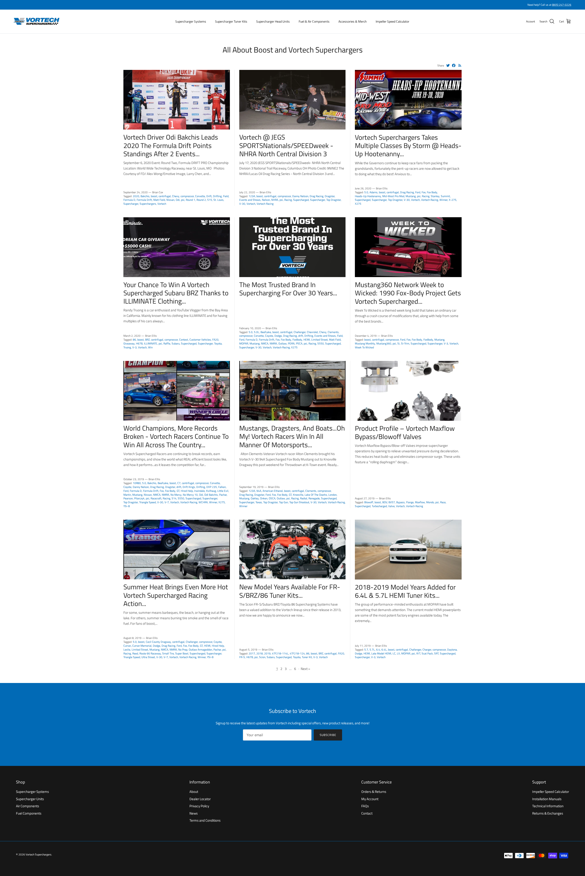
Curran (127, 645)
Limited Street (319, 339)
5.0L (256, 332)
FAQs (365, 806)
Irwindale (199, 491)
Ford (417, 192)
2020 (136, 196)
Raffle (166, 343)
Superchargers (148, 203)
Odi (178, 200)
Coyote (269, 335)
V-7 (167, 502)
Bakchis (145, 196)
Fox (423, 192)
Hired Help (187, 491)
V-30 (242, 203)
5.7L (372, 649)
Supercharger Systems (190, 21)
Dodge (278, 335)
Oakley (255, 498)
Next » (305, 668)
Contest (183, 339)
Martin (127, 494)
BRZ (147, 339)
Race (443, 502)
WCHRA (203, 502)
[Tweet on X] (448, 65)
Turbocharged (379, 506)
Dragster (330, 196)
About (193, 791)
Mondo (430, 502)
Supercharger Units (30, 799)
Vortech (161, 203)
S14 (174, 498)
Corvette (200, 196)
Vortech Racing (265, 203)
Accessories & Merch (352, 21)
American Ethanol (273, 491)
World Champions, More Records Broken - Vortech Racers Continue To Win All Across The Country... (176, 436)
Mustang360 (383, 343)
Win (150, 347)
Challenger (300, 332)
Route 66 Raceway (150, 653)
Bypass (400, 502)
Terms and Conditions (205, 820)
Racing (288, 200)
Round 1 (190, 200)
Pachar (223, 494)
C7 (179, 483)
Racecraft (156, 498)
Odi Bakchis (211, 494)
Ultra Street (148, 657)
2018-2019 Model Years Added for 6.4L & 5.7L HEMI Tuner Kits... (405, 591)
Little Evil (222, 491)
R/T (418, 653)
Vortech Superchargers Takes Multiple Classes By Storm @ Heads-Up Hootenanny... (408, 145)
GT (178, 491)
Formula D (129, 200)
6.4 (378, 649)
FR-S (242, 657)
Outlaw (282, 343)
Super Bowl (181, 653)
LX (398, 653)
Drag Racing (316, 196)
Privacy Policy (199, 806)
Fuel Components (28, 813)
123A (252, 196)
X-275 (452, 200)
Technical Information (548, 806)
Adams (374, 192)
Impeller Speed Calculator (392, 21)
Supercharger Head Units (273, 21)
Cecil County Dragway (158, 642)
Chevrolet (312, 332)
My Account (369, 799)
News (193, 813)
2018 (259, 653)
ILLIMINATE (150, 343)
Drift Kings (189, 487)
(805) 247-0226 (561, 5)
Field (226, 196)
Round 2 (201, 200)
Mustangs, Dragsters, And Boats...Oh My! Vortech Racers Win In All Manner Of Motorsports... (292, 436)
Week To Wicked (364, 347)
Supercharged (301, 200)
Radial (303, 498)
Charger (427, 649)
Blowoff (368, 502)
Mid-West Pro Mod (393, 196)
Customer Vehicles (200, 339)
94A (258, 491)
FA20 (215, 339)
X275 (358, 203)
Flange (410, 502)
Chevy (175, 196)
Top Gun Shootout (299, 502)
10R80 (137, 483)
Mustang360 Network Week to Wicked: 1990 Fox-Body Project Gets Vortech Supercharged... (408, 292)
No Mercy (175, 494)
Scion (262, 657)
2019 (267, 653)
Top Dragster (333, 200)
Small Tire (168, 653)
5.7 (366, 649)
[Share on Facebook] (453, 65)
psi (182, 200)
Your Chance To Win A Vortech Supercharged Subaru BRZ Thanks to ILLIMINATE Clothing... (176, 292)
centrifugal (165, 196)
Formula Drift (144, 200)
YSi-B (126, 506)
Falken (222, 487)
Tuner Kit (307, 657)
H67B (139, 343)
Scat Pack (427, 653)
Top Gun (283, 502)
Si (398, 343)
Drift (209, 196)
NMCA (264, 343)
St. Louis (218, 200)
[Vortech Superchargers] (36, 21)
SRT (436, 653)
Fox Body (432, 192)
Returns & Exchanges (547, 813)
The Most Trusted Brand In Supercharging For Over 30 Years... (288, 288)
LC (394, 653)
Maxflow (420, 502)
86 (134, 339)
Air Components (27, 806)
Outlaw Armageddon (200, 649)
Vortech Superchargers (38, 854)
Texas (258, 502)
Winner (443, 200)
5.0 (366, 192)
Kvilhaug (211, 491)
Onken (263, 498)
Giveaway (129, 343)
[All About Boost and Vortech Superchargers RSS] (460, 65)
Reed (135, 653)
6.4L (384, 649)
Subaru (176, 343)
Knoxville (298, 494)
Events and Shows (250, 200)
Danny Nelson (300, 196)
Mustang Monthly (365, 343)
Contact (366, 813)
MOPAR (243, 343)
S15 (209, 200)
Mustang (411, 196)
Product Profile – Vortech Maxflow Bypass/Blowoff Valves (405, 432)
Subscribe (328, 735)
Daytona (452, 649)
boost (154, 196)
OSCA (272, 498)
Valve (391, 506)
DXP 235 (211, 487)
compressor (187, 196)
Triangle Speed (147, 502)
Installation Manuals (546, 799)
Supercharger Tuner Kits (231, 21)
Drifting (217, 196)
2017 (252, 653)
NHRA (274, 200)
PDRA (291, 343)
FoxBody (297, 339)
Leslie (126, 649)
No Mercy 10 (190, 494)
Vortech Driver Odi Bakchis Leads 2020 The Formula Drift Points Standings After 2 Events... (170, 145)
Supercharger (130, 203)
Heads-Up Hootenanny (368, 196)
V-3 (134, 347)
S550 (320, 343)
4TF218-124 (297, 653)
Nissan (170, 200)
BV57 (391, 502)
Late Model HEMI (381, 653)
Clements (333, 332)
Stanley (435, 196)
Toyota (218, 343)
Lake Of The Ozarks (316, 494)
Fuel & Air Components (314, 21)
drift (300, 335)
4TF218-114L (280, 653)
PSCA (299, 343)
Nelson (266, 200)
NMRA (273, 343)
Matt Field (159, 200)
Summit (445, 196)
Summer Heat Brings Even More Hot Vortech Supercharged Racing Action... (175, 595)
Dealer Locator (200, 799)
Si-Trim (405, 343)
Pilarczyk (139, 498)
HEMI (306, 339)
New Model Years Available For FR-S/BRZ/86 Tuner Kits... (289, 591)
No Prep (182, 649)
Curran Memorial (142, 645)
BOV (384, 502)
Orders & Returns (373, 791)
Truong (127, 347)
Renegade (314, 498)
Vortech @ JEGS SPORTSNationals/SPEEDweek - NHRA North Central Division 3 (286, 145)
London (332, 494)
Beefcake (266, 332)
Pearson (128, 498)
